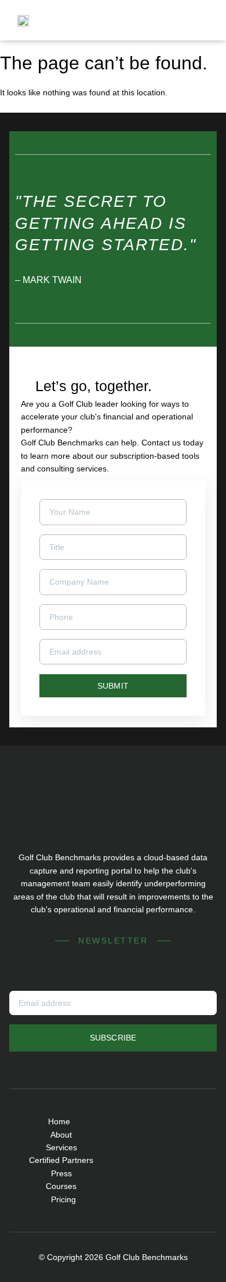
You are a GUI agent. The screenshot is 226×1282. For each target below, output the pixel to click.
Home (59, 1121)
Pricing (63, 1199)
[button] (201, 20)
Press (61, 1173)
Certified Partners (61, 1160)
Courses (61, 1186)
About (61, 1134)
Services (61, 1147)
